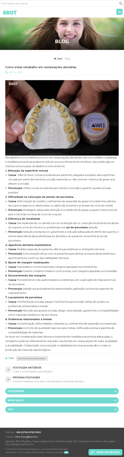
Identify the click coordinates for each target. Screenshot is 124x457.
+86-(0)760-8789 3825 (28, 432)
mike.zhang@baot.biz (26, 436)
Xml (21, 452)
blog (67, 58)
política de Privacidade (34, 452)
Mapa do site (11, 452)
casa (59, 58)
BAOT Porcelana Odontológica (32, 358)
